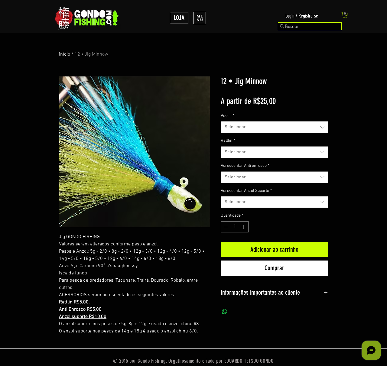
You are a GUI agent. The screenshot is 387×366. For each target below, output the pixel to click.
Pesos (227, 115)
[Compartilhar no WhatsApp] (224, 311)
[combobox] (274, 127)
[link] (345, 15)
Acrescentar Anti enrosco (245, 165)
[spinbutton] (234, 227)
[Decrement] (225, 227)
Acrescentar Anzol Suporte (246, 190)
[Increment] (244, 227)
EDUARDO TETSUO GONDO (249, 361)
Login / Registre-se (301, 16)
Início (64, 54)
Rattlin (228, 140)
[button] (200, 18)
